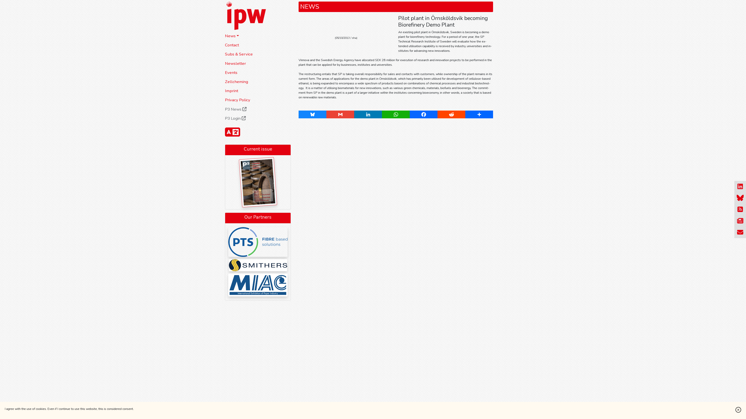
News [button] (230, 36)
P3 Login (233, 118)
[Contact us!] (740, 232)
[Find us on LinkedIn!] (740, 186)
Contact (232, 45)
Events (231, 72)
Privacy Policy (237, 100)
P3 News (233, 109)
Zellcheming (236, 81)
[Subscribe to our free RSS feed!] (740, 209)
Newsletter (235, 63)
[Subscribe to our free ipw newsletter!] (740, 221)
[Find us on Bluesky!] (740, 198)
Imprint (231, 90)
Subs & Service (239, 54)
